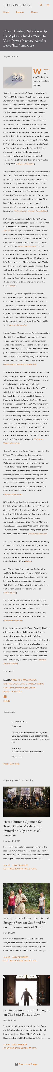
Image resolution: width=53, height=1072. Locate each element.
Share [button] (6, 701)
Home (6, 12)
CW (5, 687)
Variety (12, 285)
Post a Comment (11, 763)
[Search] (41, 5)
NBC (27, 687)
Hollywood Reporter (25, 163)
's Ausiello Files (31, 211)
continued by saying (27, 246)
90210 (14, 680)
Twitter (6, 230)
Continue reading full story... (20, 868)
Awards (32, 680)
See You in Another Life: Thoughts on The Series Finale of (26, 1012)
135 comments (20, 957)
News (33, 687)
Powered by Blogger (28, 1064)
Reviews (20, 12)
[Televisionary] (17, 5)
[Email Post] (5, 697)
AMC (25, 680)
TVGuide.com (10, 592)
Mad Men (19, 687)
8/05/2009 (17, 756)
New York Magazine (18, 325)
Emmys (10, 687)
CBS (23, 684)
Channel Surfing (35, 684)
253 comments (20, 865)
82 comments (19, 1044)
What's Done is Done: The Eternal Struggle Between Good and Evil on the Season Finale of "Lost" (26, 922)
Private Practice (12, 691)
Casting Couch (11, 684)
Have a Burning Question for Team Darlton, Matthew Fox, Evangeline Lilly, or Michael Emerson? (22, 828)
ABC (20, 680)
